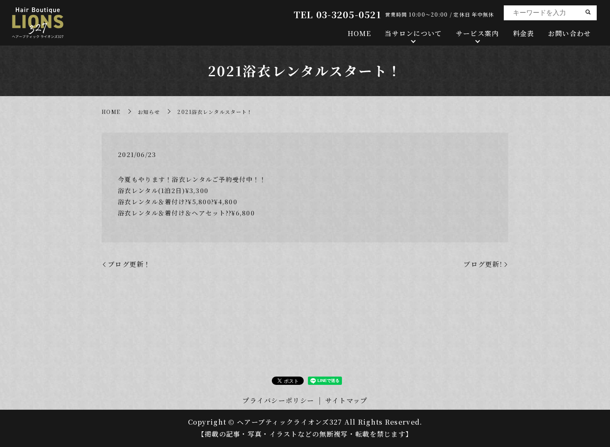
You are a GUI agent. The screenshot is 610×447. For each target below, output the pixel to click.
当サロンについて (413, 33)
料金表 (523, 33)
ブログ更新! (483, 264)
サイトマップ (346, 400)
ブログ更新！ (129, 264)
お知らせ (149, 111)
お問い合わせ (569, 33)
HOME (359, 33)
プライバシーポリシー (278, 400)
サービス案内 (477, 33)
